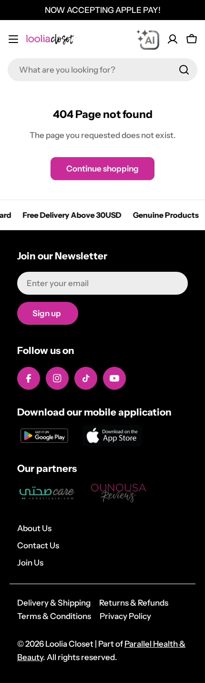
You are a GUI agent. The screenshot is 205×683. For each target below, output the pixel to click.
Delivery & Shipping (54, 603)
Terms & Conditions (54, 616)
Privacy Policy (125, 616)
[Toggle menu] (13, 39)
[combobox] (102, 69)
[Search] (184, 69)
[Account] (172, 39)
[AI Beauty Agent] (147, 39)
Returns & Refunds (133, 603)
